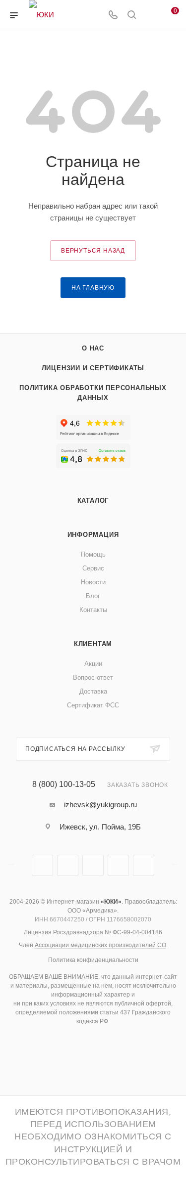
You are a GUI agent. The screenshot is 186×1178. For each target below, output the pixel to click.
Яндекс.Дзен (143, 865)
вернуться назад (93, 250)
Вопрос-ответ (93, 677)
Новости (93, 582)
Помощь (93, 554)
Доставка (93, 691)
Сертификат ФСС (93, 705)
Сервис (93, 568)
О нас (93, 348)
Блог (93, 596)
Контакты (93, 609)
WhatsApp (118, 865)
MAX (93, 865)
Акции (93, 663)
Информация (93, 534)
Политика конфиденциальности (93, 960)
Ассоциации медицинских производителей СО (100, 945)
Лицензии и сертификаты (93, 368)
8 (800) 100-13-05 (63, 784)
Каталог (93, 500)
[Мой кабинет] (150, 15)
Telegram (42, 865)
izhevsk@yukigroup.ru (100, 804)
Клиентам (93, 644)
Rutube (67, 865)
